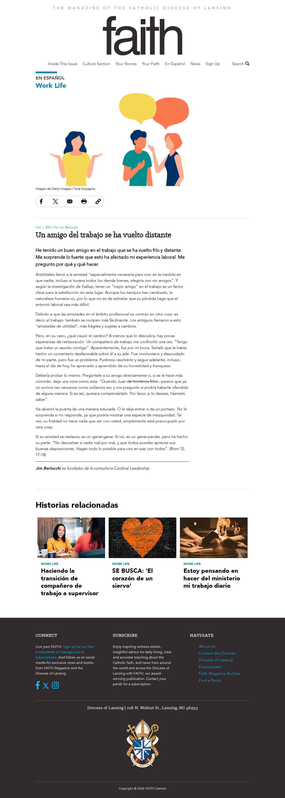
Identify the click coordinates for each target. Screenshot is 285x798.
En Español (175, 64)
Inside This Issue (62, 64)
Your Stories (126, 64)
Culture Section (96, 64)
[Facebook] (39, 686)
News (195, 64)
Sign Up (213, 64)
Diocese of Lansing (216, 660)
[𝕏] (47, 686)
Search (238, 64)
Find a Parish (210, 680)
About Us (207, 646)
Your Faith (151, 64)
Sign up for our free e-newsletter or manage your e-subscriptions (65, 652)
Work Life (51, 85)
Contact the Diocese (217, 653)
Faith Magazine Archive (219, 673)
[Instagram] (56, 686)
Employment (210, 667)
